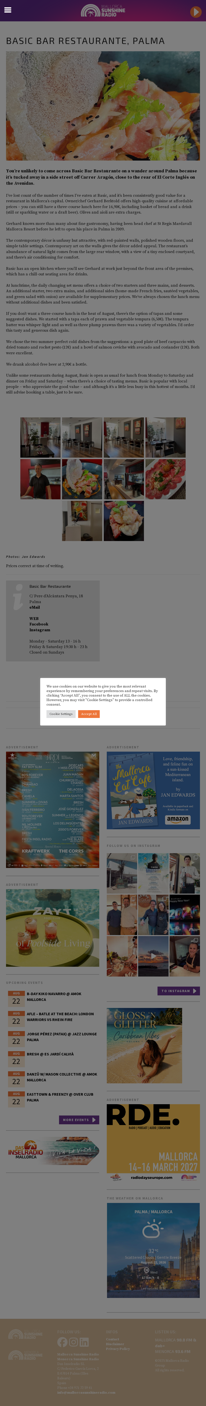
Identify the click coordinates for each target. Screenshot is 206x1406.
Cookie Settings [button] (61, 714)
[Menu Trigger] (7, 9)
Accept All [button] (89, 714)
